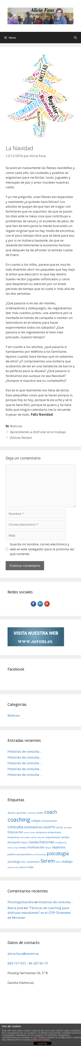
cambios (31, 813)
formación (14, 842)
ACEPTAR (42, 1043)
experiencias (52, 837)
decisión (68, 827)
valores (23, 867)
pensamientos (24, 854)
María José (15, 908)
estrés (34, 837)
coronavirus (33, 827)
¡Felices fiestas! (21, 437)
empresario (54, 832)
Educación (15, 832)
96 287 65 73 (38, 963)
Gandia (34, 842)
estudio (41, 837)
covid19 (49, 827)
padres (12, 854)
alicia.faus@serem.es (23, 953)
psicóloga (14, 861)
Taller (58, 862)
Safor (23, 862)
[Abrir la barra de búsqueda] (75, 37)
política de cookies (40, 1039)
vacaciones (13, 867)
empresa (41, 832)
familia (65, 837)
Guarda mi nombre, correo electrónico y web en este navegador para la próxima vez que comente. (42, 549)
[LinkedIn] (40, 606)
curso (59, 827)
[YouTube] (47, 606)
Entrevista (25, 837)
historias (46, 841)
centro (40, 812)
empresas (14, 837)
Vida (30, 867)
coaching (19, 819)
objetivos (58, 847)
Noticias (16, 426)
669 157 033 (17, 963)
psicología (58, 853)
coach (50, 812)
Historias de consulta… (25, 751)
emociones (29, 832)
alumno (12, 812)
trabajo (67, 861)
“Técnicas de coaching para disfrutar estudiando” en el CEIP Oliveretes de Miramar (39, 913)
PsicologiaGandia (21, 902)
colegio (35, 820)
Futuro (24, 842)
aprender (21, 812)
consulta (15, 826)
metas (23, 847)
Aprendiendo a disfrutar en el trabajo (38, 432)
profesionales (39, 854)
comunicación (49, 820)
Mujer (48, 847)
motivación (35, 847)
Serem (47, 860)
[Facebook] (33, 606)
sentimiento (33, 861)
